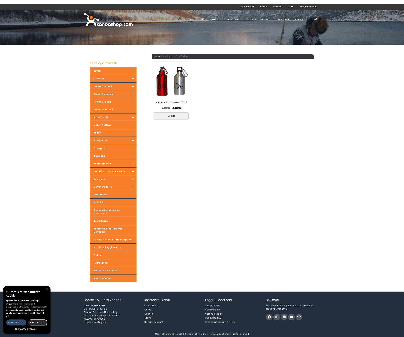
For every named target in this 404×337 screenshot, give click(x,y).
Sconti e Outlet (102, 278)
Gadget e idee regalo (105, 270)
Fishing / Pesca (113, 102)
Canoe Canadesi (113, 94)
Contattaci (301, 19)
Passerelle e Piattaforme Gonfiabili (107, 230)
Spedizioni (215, 19)
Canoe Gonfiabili (113, 86)
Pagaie (113, 133)
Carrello (277, 6)
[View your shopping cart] (315, 19)
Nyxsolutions (222, 333)
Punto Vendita (236, 19)
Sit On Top (113, 78)
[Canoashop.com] (109, 19)
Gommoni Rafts (113, 187)
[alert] (26, 310)
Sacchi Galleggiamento (107, 247)
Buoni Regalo (101, 221)
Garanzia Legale (214, 313)
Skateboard (100, 194)
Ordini (291, 6)
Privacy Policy (212, 305)
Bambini (98, 202)
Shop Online (196, 19)
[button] (26, 329)
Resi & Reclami (213, 317)
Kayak (113, 71)
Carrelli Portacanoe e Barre (113, 171)
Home (157, 56)
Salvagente (113, 140)
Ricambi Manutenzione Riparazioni (106, 212)
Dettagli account (308, 6)
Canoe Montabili (103, 109)
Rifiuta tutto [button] (37, 322)
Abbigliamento (113, 163)
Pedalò (97, 255)
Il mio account (247, 6)
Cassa (263, 6)
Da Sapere (282, 19)
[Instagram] (276, 317)
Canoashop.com (260, 19)
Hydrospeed (100, 262)
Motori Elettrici (102, 125)
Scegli (171, 115)
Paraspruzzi (100, 148)
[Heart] (299, 317)
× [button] (47, 289)
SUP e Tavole (113, 117)
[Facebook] (269, 317)
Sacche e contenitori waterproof (112, 239)
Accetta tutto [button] (16, 322)
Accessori (113, 179)
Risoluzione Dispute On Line (220, 322)
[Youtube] (291, 317)
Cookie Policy (212, 309)
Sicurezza (113, 156)
